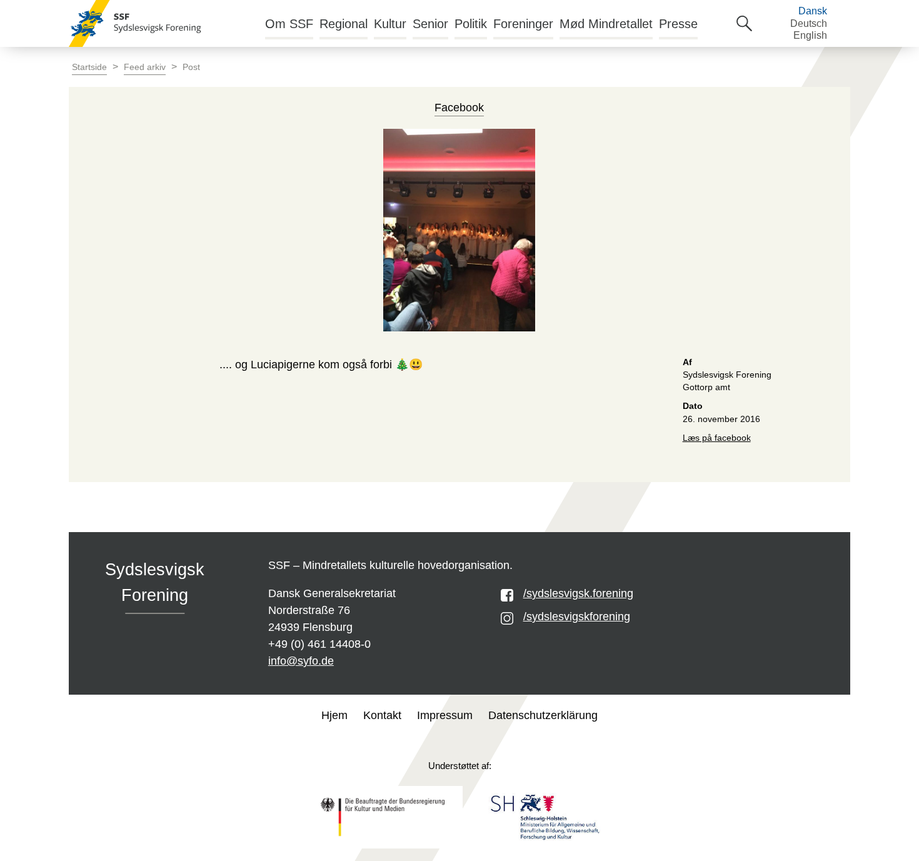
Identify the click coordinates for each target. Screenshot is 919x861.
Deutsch (808, 23)
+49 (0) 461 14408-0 (319, 644)
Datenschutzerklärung (543, 715)
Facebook (459, 107)
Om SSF (289, 24)
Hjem (334, 715)
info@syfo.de (301, 661)
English (810, 35)
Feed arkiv (145, 67)
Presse (678, 24)
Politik (470, 24)
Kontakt (382, 715)
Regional (343, 24)
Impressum (445, 715)
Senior (430, 24)
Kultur (390, 24)
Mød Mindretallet (606, 24)
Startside (89, 67)
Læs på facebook (717, 438)
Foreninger (523, 24)
